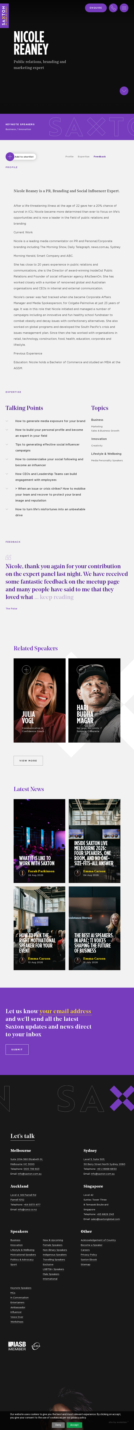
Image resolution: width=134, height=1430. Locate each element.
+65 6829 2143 (105, 1214)
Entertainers (17, 1302)
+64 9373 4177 (32, 1204)
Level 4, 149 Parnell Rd (23, 1195)
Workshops (16, 1321)
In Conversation (19, 1297)
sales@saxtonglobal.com (105, 1219)
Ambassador (17, 1307)
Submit (17, 1049)
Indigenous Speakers (55, 1254)
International (50, 1279)
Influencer (16, 1312)
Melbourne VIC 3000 (22, 1164)
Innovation (24, 129)
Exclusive (48, 1264)
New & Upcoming (53, 1240)
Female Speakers (52, 1245)
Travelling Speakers (54, 1259)
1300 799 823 (31, 1169)
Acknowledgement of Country (98, 1240)
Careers (85, 1250)
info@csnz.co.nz (27, 1209)
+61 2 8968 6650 (107, 1169)
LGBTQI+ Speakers (53, 1269)
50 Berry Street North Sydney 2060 (104, 1164)
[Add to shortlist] (10, 156)
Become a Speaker (91, 1245)
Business (11, 129)
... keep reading (53, 597)
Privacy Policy (89, 1254)
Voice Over (16, 1317)
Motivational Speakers (23, 1254)
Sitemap (85, 1264)
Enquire (96, 7)
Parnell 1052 (17, 1199)
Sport (13, 1264)
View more (28, 760)
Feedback (100, 156)
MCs (12, 1293)
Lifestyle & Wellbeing (106, 453)
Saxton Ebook (89, 1259)
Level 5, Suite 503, (94, 1159)
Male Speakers (51, 1274)
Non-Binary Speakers (55, 1250)
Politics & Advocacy (22, 1259)
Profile (69, 156)
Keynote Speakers (20, 124)
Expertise (84, 156)
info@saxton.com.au (30, 1173)
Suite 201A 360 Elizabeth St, (26, 1159)
